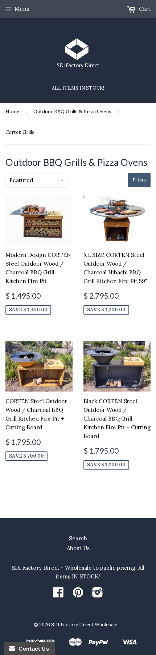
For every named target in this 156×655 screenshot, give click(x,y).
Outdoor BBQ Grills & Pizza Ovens (72, 112)
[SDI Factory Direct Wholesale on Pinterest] (78, 594)
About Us (78, 548)
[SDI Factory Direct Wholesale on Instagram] (97, 594)
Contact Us (32, 649)
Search (78, 538)
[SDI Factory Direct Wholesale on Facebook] (58, 594)
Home (12, 112)
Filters (139, 180)
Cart (144, 8)
